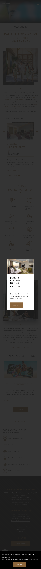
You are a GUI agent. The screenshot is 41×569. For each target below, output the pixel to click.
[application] (20, 560)
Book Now (17, 305)
